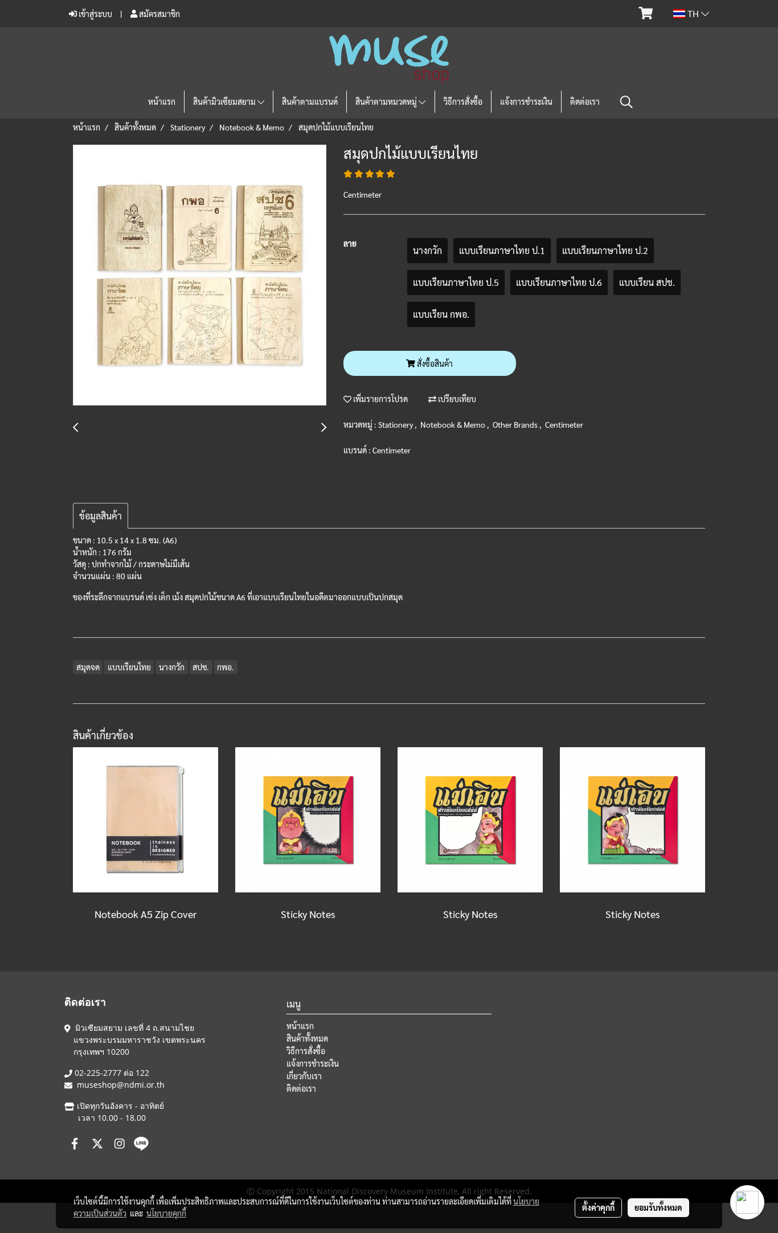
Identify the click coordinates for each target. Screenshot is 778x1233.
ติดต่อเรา (585, 101)
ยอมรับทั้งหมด (658, 1207)
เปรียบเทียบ (456, 399)
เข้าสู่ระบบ (94, 14)
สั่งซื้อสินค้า (434, 363)
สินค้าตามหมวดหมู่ (387, 101)
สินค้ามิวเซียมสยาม (225, 101)
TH (693, 13)
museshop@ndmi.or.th (121, 1084)
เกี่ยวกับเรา (304, 1076)
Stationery (396, 424)
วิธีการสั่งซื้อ (463, 101)
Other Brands (516, 424)
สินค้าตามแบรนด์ (310, 101)
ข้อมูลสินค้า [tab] (100, 516)
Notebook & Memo (453, 424)
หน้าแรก (161, 101)
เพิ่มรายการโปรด (379, 399)
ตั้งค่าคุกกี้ (598, 1207)
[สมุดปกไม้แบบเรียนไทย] (199, 275)
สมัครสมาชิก (158, 14)
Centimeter (564, 424)
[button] (626, 102)
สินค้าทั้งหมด (307, 1038)
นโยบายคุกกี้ (166, 1213)
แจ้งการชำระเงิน (526, 101)
